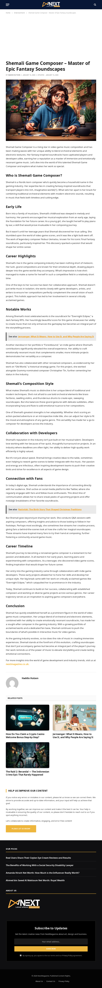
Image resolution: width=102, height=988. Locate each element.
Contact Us (50, 981)
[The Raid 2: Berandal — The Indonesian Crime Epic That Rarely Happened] (27, 755)
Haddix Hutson (14, 75)
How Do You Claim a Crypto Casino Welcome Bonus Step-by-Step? (25, 736)
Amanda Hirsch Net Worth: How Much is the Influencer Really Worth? (42, 872)
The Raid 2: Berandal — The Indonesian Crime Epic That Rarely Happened (27, 773)
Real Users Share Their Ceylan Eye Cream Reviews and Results (38, 857)
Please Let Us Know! (21, 829)
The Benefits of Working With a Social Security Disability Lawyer (39, 865)
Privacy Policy (67, 955)
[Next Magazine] (51, 4)
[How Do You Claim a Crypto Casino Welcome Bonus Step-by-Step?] (27, 718)
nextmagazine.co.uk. (17, 664)
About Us (39, 981)
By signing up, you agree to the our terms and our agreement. (52, 955)
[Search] (94, 5)
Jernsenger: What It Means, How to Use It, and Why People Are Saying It (73, 736)
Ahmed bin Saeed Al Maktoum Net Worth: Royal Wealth (35, 880)
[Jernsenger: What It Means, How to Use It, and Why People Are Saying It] (74, 718)
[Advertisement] (51, 38)
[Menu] (7, 5)
